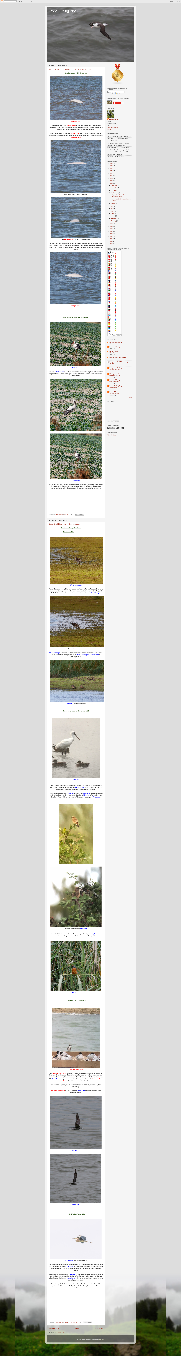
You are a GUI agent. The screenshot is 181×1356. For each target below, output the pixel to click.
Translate (121, 94)
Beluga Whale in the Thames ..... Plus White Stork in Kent (70, 69)
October (113, 190)
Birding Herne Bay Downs (117, 357)
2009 (111, 244)
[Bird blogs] (117, 84)
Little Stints (112, 353)
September (114, 193)
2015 (111, 229)
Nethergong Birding (115, 342)
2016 (111, 226)
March (113, 216)
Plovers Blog (113, 351)
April (112, 213)
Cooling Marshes (114, 381)
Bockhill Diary (113, 392)
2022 (111, 173)
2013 (111, 234)
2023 (111, 171)
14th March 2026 (114, 393)
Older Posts (98, 1328)
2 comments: (74, 1322)
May (112, 211)
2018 (111, 183)
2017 (111, 224)
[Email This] (76, 515)
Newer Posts (54, 1328)
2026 (111, 163)
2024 (111, 168)
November (114, 188)
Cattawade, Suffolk (114, 375)
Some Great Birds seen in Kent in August (64, 524)
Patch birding (113, 387)
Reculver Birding (114, 347)
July (112, 206)
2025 (111, 166)
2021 (111, 176)
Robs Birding (113, 119)
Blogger (101, 1339)
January (113, 221)
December (114, 185)
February (114, 218)
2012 (111, 236)
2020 (111, 178)
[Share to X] (79, 515)
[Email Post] (72, 514)
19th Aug (111, 363)
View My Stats (111, 435)
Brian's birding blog (115, 386)
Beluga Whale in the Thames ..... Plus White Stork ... (120, 195)
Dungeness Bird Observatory (118, 362)
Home (76, 1328)
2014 (111, 231)
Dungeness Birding (115, 368)
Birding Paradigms (115, 374)
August (113, 203)
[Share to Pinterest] (83, 515)
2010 (111, 241)
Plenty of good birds (114, 369)
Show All (130, 397)
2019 (111, 181)
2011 (111, 239)
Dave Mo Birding (114, 380)
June (112, 208)
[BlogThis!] (77, 515)
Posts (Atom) (60, 1332)
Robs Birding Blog (63, 11)
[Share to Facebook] (81, 515)
